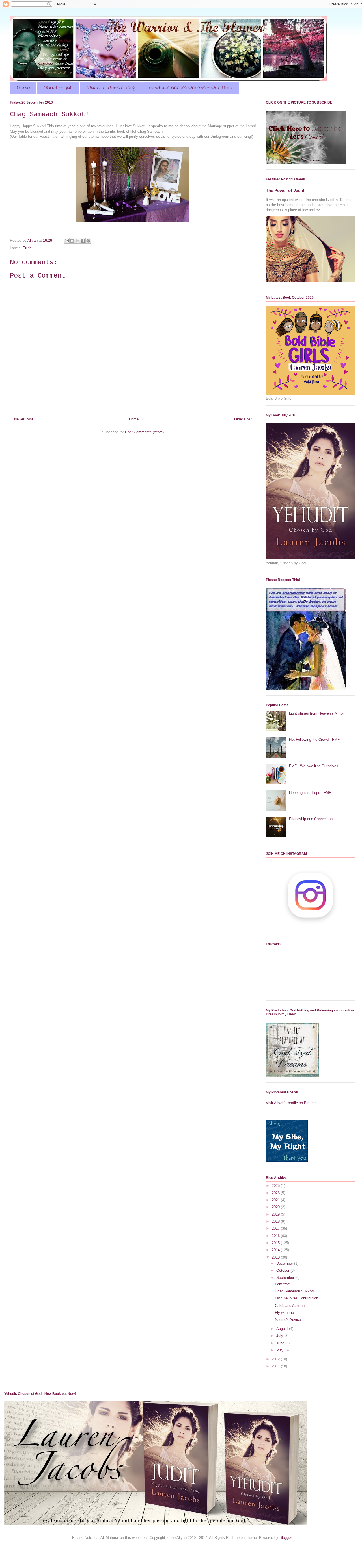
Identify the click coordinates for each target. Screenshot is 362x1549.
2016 (276, 1236)
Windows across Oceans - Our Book (190, 87)
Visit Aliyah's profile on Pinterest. (293, 1103)
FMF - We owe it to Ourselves (313, 766)
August (282, 1329)
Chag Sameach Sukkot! (294, 1291)
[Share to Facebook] (83, 241)
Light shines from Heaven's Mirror (316, 713)
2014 (276, 1250)
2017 (276, 1228)
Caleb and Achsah (290, 1305)
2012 (276, 1359)
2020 (276, 1207)
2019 (276, 1214)
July (280, 1336)
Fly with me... (286, 1312)
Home (23, 87)
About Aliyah (58, 87)
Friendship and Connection (311, 819)
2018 (276, 1221)
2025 (276, 1185)
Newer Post (23, 419)
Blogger (285, 1537)
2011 (276, 1366)
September (285, 1277)
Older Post (243, 419)
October (283, 1270)
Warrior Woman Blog (111, 87)
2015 (276, 1243)
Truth (27, 248)
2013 (276, 1257)
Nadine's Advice (288, 1320)
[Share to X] (77, 241)
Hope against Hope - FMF (310, 792)
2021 (276, 1200)
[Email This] (67, 241)
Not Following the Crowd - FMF (314, 739)
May (280, 1350)
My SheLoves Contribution (296, 1298)
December (285, 1263)
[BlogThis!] (72, 241)
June (280, 1343)
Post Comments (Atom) (144, 432)
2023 (276, 1193)
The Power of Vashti (285, 190)
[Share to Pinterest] (88, 241)
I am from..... (285, 1284)
